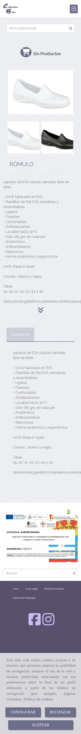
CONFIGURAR (23, 712)
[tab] (20, 335)
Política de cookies (38, 699)
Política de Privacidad (24, 598)
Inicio (16, 588)
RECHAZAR (60, 712)
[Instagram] (48, 623)
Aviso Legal (31, 588)
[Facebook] (35, 623)
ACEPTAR (40, 725)
